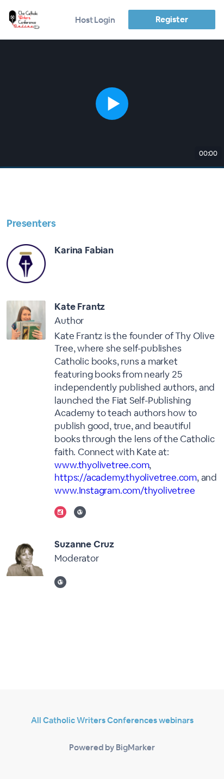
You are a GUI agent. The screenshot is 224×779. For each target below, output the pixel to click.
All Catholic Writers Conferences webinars (112, 720)
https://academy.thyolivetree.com (125, 477)
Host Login (95, 20)
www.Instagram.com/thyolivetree (124, 490)
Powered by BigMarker (112, 747)
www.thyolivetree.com (101, 465)
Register (171, 19)
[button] (112, 104)
